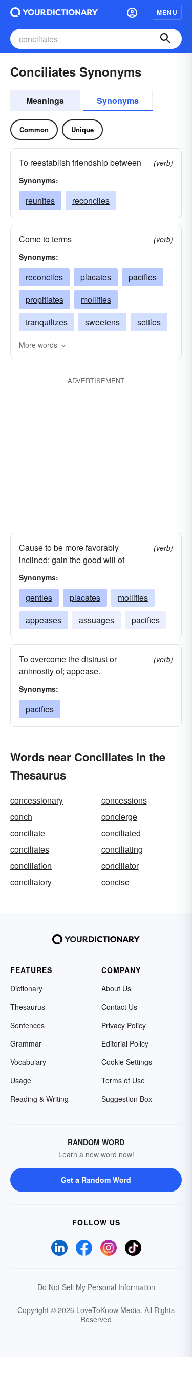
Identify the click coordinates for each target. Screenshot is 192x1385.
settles (149, 322)
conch (21, 816)
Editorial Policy (124, 1043)
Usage (20, 1080)
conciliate (27, 833)
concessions (124, 800)
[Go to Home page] (54, 12)
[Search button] (165, 39)
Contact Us (119, 1007)
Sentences (27, 1025)
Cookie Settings (126, 1062)
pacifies (143, 277)
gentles (39, 597)
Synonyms (118, 100)
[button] (132, 12)
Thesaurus (27, 1007)
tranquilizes (47, 322)
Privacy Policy (123, 1025)
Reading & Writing (39, 1099)
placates (95, 277)
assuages (96, 620)
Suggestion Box (126, 1099)
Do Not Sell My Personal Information (96, 1287)
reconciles (91, 200)
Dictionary (26, 988)
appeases (43, 620)
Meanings (45, 100)
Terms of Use (123, 1080)
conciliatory (31, 882)
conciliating (122, 849)
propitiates (44, 299)
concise (115, 882)
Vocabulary (28, 1062)
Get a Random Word (96, 1180)
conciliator (120, 865)
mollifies (96, 299)
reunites (40, 200)
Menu (167, 12)
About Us (116, 988)
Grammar (25, 1043)
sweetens (102, 322)
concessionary (36, 800)
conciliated (121, 833)
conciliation (31, 865)
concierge (119, 816)
